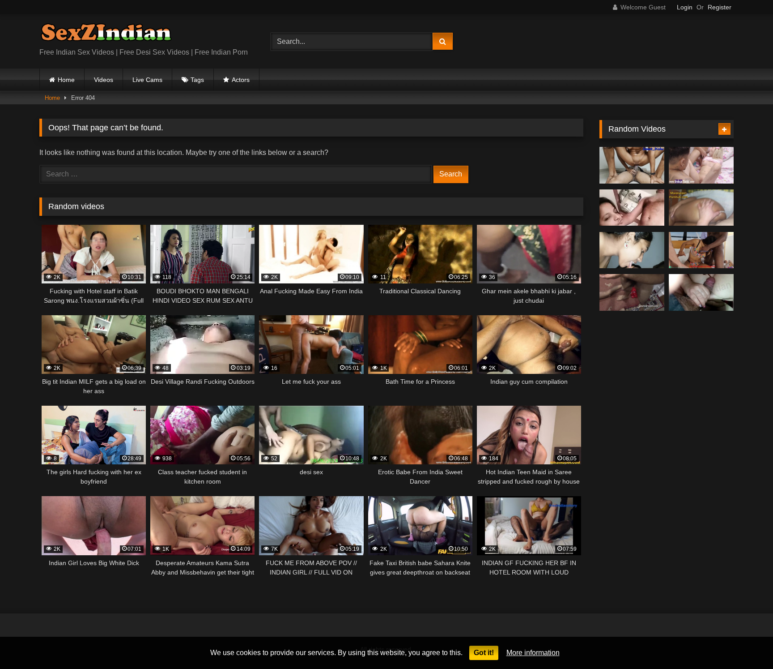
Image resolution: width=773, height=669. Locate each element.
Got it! (484, 652)
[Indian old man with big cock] (631, 207)
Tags (197, 79)
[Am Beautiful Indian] (631, 250)
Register (719, 7)
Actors (241, 79)
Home (66, 79)
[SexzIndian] (106, 34)
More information (533, 652)
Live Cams (147, 79)
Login (684, 7)
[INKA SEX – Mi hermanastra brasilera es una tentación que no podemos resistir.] (701, 165)
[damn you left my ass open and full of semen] (701, 207)
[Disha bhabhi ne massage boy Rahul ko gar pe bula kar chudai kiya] (631, 165)
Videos (103, 79)
